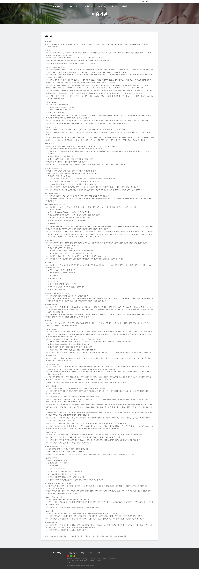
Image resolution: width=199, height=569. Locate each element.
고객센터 (89, 553)
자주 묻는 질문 (102, 6)
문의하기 (114, 6)
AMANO (57, 6)
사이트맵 (97, 553)
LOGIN (142, 1)
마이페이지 (125, 6)
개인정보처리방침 (72, 553)
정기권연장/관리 (87, 6)
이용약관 (82, 553)
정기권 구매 (73, 6)
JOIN (147, 1)
